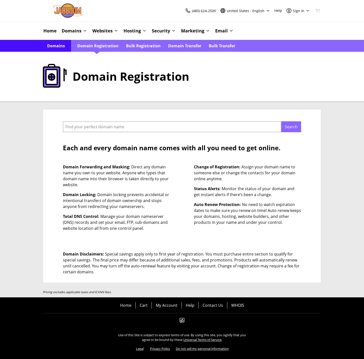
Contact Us (213, 305)
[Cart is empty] (317, 10)
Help (190, 305)
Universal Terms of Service (202, 339)
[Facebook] (182, 322)
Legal (140, 348)
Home (125, 305)
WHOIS (237, 305)
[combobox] (172, 127)
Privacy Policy (160, 348)
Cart (144, 305)
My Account (167, 305)
